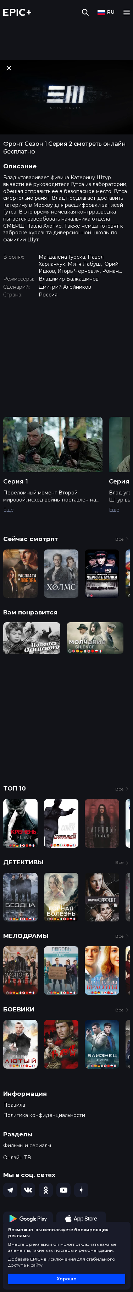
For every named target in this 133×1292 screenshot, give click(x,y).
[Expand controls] (121, 1285)
